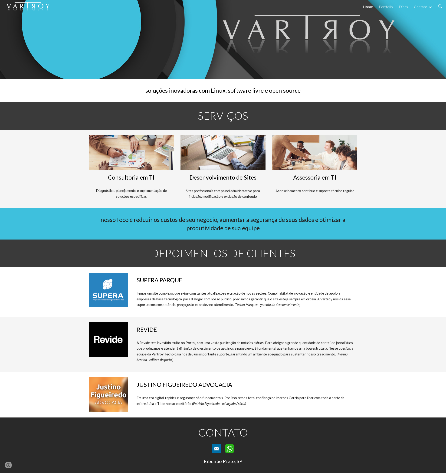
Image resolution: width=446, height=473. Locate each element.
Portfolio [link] (386, 6)
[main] (223, 90)
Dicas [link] (403, 6)
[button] (440, 6)
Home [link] (368, 6)
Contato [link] (420, 6)
